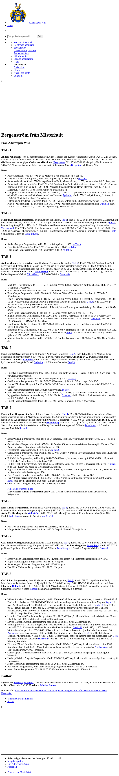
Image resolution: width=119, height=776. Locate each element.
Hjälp (16, 61)
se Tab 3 (77, 244)
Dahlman (104, 203)
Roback (16, 586)
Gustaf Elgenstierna (23, 682)
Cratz (112, 222)
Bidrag (17, 70)
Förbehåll (12, 766)
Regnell (109, 602)
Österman (66, 395)
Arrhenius (12, 633)
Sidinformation (21, 56)
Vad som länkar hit (23, 42)
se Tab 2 (82, 178)
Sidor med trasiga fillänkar (20, 698)
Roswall (23, 428)
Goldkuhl (77, 627)
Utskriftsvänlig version (25, 50)
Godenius (28, 359)
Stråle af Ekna (31, 233)
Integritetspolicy (15, 761)
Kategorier (6, 693)
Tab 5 (64, 507)
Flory (69, 332)
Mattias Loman (48, 685)
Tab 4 (65, 414)
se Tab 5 (72, 378)
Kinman (112, 464)
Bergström (59, 162)
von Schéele (48, 516)
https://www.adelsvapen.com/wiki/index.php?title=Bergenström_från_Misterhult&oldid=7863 (61, 690)
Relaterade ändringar (24, 45)
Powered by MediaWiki (19, 772)
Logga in (18, 75)
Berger (90, 301)
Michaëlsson (41, 271)
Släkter (10, 701)
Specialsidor (20, 47)
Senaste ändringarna (23, 59)
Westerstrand (7, 228)
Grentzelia (65, 274)
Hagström (43, 638)
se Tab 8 (67, 250)
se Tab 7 (66, 389)
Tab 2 (75, 263)
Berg (86, 633)
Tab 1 (64, 219)
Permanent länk (21, 53)
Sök (40, 36)
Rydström (67, 195)
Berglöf (71, 362)
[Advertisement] (59, 107)
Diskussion (19, 67)
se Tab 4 (72, 247)
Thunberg (98, 605)
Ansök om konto (22, 73)
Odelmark (95, 318)
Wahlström (33, 513)
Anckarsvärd (101, 647)
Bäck (10, 480)
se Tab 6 (55, 450)
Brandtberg (52, 422)
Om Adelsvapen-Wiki (18, 764)
